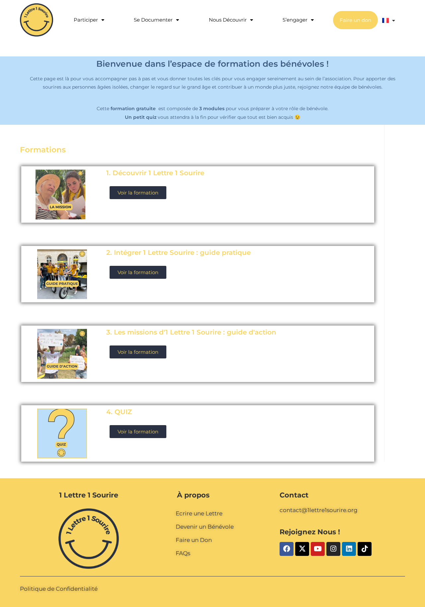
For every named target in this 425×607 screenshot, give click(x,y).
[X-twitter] (302, 549)
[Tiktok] (365, 549)
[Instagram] (333, 549)
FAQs (183, 553)
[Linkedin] (349, 549)
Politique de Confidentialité (59, 588)
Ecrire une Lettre (199, 513)
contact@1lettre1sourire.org (319, 510)
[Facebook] (287, 549)
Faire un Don (194, 540)
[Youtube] (318, 549)
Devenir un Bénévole (205, 526)
